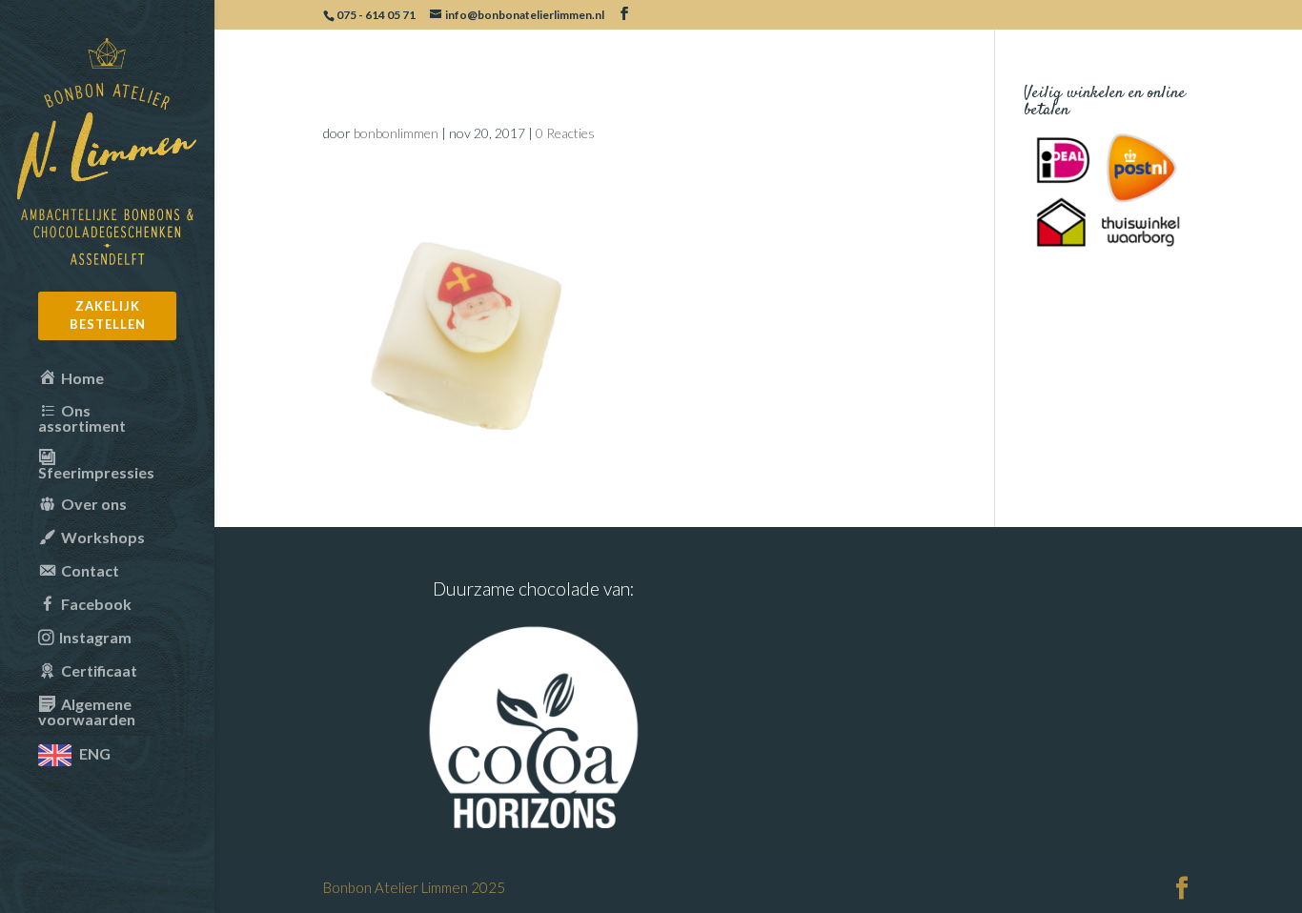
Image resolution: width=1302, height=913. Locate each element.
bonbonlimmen (396, 133)
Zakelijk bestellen (108, 315)
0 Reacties (565, 133)
